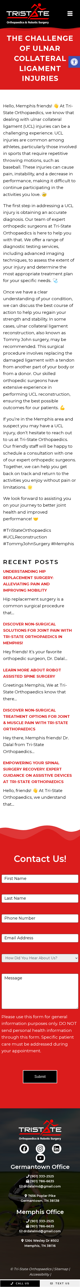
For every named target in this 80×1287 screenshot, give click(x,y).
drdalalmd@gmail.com (42, 1186)
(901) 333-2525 (42, 1176)
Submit (40, 1077)
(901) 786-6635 (42, 1181)
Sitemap (61, 1269)
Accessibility (39, 1274)
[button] (74, 62)
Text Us (62, 1283)
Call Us (22, 1283)
